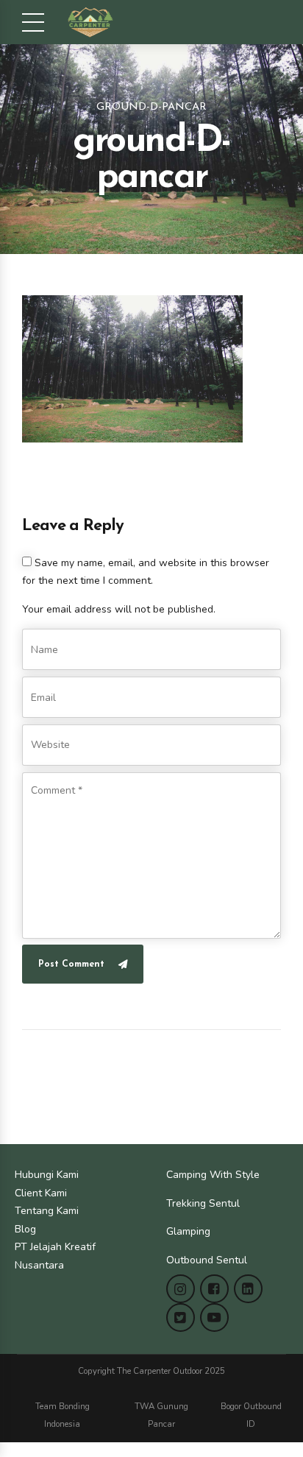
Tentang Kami (47, 1211)
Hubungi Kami (47, 1175)
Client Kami (41, 1193)
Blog (25, 1229)
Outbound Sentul (206, 1260)
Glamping (188, 1231)
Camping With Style (213, 1175)
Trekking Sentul (203, 1203)
